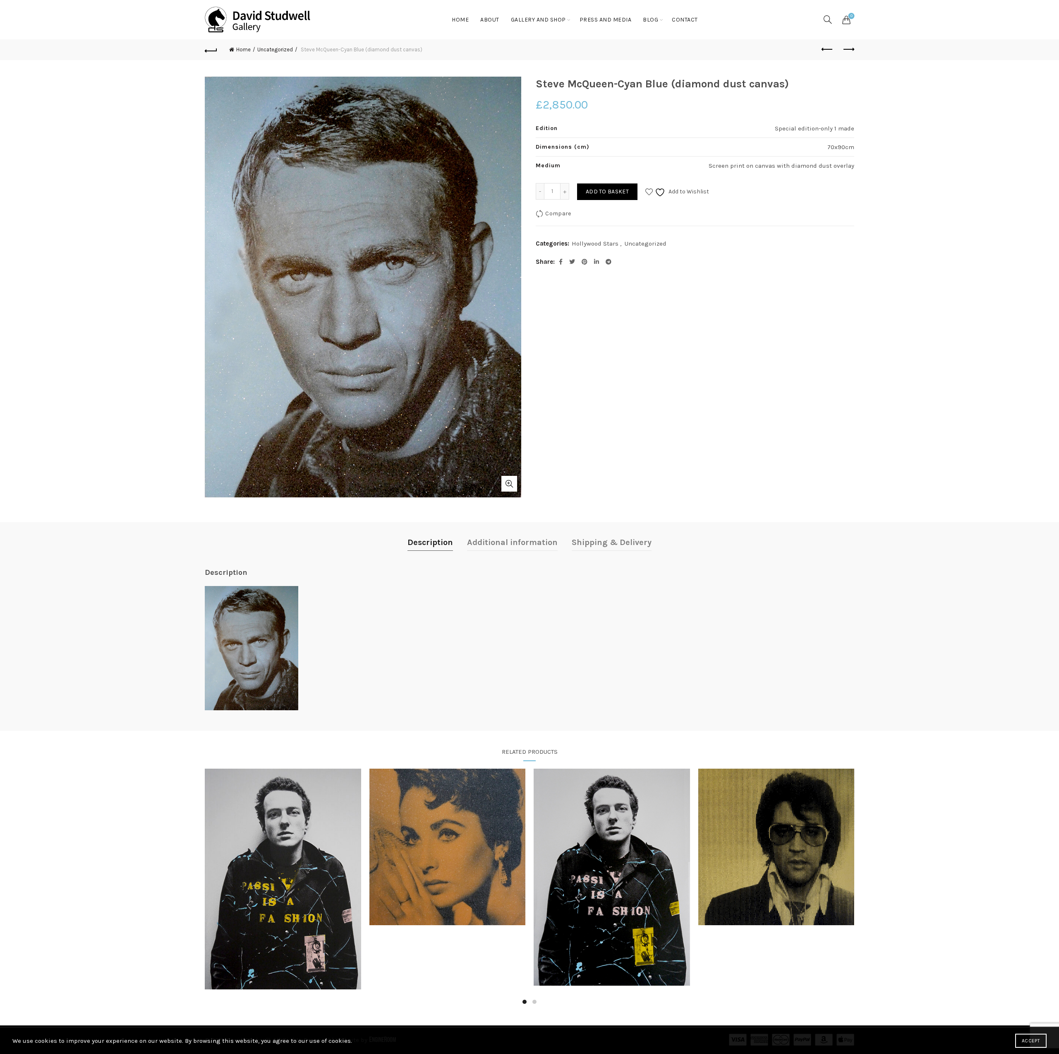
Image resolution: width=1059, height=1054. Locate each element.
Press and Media (606, 19)
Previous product (827, 49)
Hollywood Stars (595, 243)
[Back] (211, 49)
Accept (1031, 1041)
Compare (558, 213)
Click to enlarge (509, 484)
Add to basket (607, 191)
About (489, 19)
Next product (848, 49)
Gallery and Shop (538, 19)
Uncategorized (275, 49)
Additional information (512, 542)
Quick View (283, 879)
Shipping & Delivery (612, 542)
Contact (685, 19)
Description (430, 542)
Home (460, 19)
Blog (650, 19)
